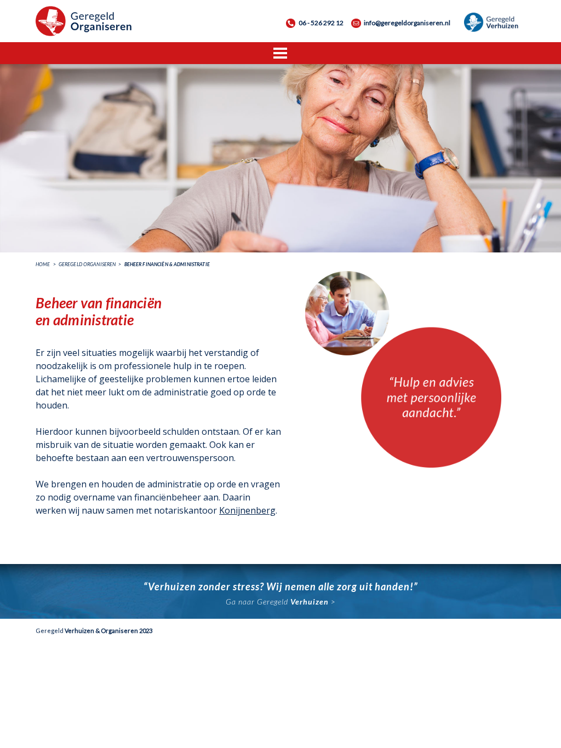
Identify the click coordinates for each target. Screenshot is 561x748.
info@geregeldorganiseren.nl (407, 23)
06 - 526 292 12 (321, 23)
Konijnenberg (247, 510)
